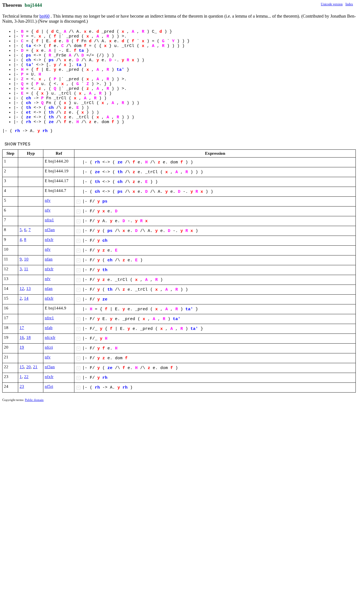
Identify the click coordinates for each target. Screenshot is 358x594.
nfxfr (49, 239)
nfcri (49, 347)
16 (22, 337)
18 (28, 337)
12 (22, 288)
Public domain (34, 400)
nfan (49, 259)
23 (22, 386)
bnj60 (44, 16)
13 (28, 288)
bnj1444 (33, 5)
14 (26, 298)
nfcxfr (50, 337)
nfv (48, 200)
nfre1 (49, 318)
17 (22, 327)
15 (22, 367)
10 (26, 259)
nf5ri (49, 386)
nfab (49, 327)
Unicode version (332, 4)
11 (26, 269)
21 (35, 367)
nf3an (50, 229)
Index (349, 4)
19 (22, 347)
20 (28, 367)
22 (26, 376)
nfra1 (49, 220)
